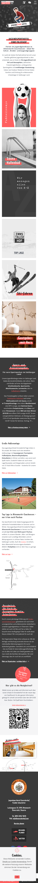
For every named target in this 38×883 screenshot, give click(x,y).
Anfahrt (23, 542)
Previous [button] (7, 25)
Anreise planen (19, 823)
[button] (19, 427)
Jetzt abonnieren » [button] (19, 705)
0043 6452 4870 (20, 816)
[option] (19, 749)
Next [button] (31, 23)
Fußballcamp (15, 391)
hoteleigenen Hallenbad (15, 398)
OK (17, 877)
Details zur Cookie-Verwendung (14, 861)
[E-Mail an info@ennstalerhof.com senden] (29, 2)
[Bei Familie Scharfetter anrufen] (24, 2)
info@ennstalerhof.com (21, 818)
